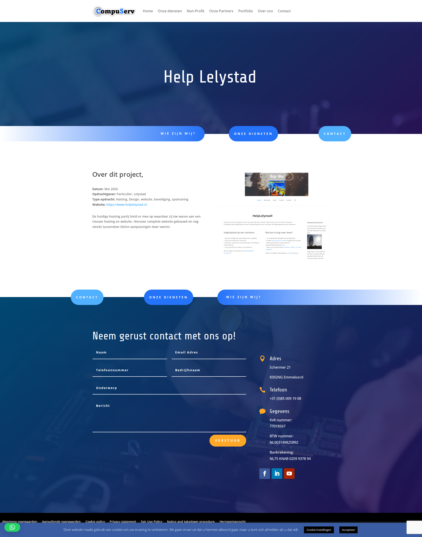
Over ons (265, 11)
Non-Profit (195, 11)
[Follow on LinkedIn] (277, 473)
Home (148, 11)
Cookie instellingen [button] (319, 530)
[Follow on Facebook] (264, 473)
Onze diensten (170, 11)
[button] (12, 527)
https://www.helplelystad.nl (126, 204)
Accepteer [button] (348, 530)
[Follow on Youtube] (289, 473)
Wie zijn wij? (178, 133)
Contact (284, 11)
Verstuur (228, 440)
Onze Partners (221, 11)
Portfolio (245, 11)
